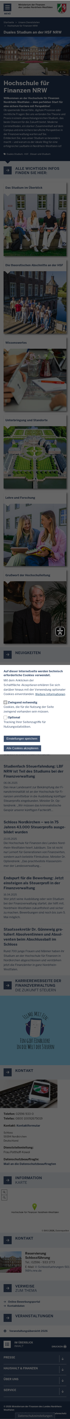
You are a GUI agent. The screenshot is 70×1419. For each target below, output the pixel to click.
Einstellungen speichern (21, 738)
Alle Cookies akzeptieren (22, 748)
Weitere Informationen (50, 694)
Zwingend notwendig (22, 702)
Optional (14, 717)
